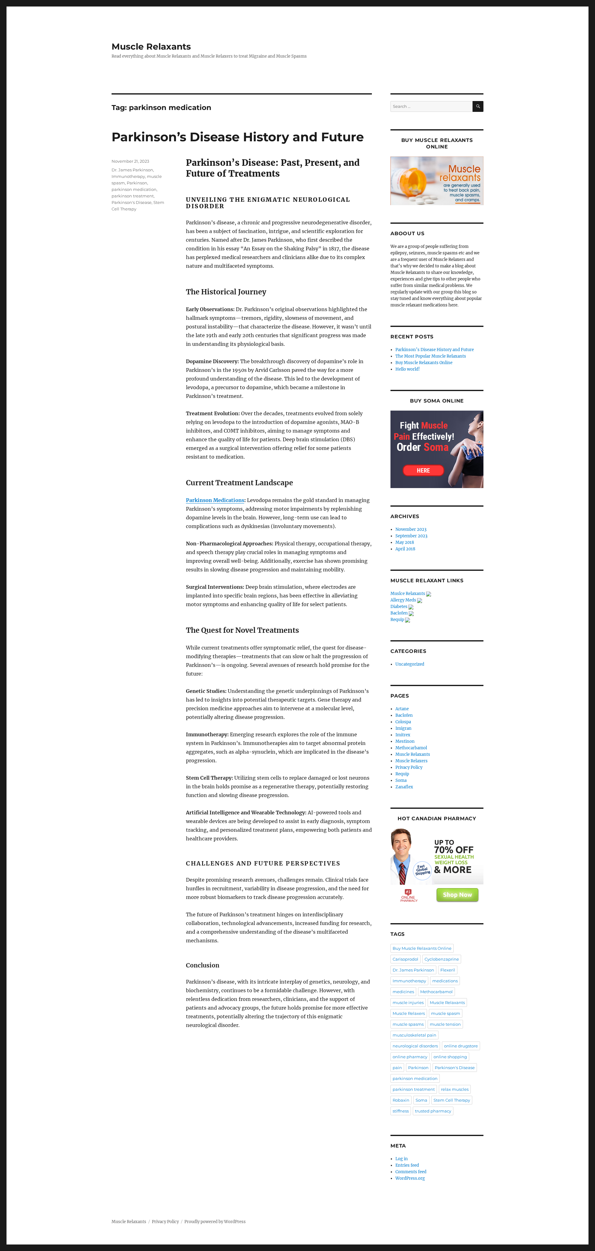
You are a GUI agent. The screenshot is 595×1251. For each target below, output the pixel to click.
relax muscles (455, 1089)
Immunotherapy (128, 176)
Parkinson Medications (215, 500)
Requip (397, 619)
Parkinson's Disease (132, 202)
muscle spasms (408, 1024)
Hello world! (407, 369)
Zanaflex (404, 787)
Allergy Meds (403, 600)
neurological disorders (415, 1045)
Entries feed (407, 1165)
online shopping (450, 1056)
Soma (401, 780)
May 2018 (404, 542)
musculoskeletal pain (414, 1035)
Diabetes (399, 606)
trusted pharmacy (433, 1110)
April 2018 (405, 549)
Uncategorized (409, 664)
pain (397, 1067)
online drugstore (461, 1045)
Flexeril (447, 969)
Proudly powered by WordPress (215, 1221)
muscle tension (445, 1024)
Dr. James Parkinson (132, 169)
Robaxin (401, 1100)
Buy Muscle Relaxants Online (423, 362)
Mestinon (405, 741)
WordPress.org (410, 1178)
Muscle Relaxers (411, 761)
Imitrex (402, 735)
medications (445, 980)
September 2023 (411, 536)
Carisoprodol (405, 959)
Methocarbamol (411, 748)
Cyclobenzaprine (442, 959)
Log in (401, 1158)
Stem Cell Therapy (452, 1100)
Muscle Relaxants (151, 46)
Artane (402, 708)
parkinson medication (134, 189)
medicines (403, 991)
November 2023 (410, 529)
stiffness (401, 1110)
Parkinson (137, 182)
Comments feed (410, 1171)
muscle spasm (445, 1013)
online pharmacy (410, 1056)
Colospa (403, 722)
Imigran (403, 728)
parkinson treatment (133, 195)
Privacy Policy (408, 767)
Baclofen (399, 613)
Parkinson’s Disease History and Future (238, 136)
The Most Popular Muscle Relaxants (430, 356)
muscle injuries (408, 1002)
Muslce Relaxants (408, 593)
